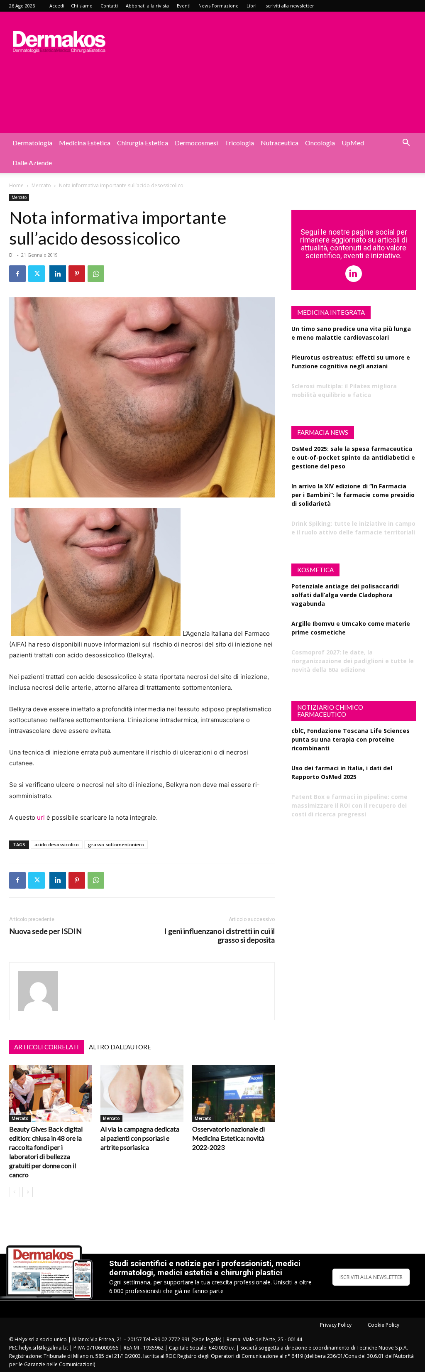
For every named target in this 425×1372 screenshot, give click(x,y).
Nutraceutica (279, 143)
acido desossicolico (56, 844)
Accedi (56, 5)
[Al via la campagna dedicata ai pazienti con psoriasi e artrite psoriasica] (141, 1093)
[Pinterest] (76, 273)
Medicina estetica (84, 143)
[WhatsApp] (96, 273)
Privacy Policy (336, 1324)
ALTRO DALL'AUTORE (120, 1047)
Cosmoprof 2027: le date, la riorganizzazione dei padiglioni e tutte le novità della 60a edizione (352, 661)
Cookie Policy (383, 1324)
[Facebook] (17, 273)
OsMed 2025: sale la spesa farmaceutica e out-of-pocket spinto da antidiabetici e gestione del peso (353, 457)
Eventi (184, 5)
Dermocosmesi (196, 143)
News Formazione (218, 5)
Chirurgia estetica (142, 143)
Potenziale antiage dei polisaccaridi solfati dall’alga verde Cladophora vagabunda (345, 595)
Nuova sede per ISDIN (45, 931)
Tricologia (239, 143)
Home (16, 185)
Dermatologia (32, 143)
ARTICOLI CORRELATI (46, 1047)
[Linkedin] (57, 273)
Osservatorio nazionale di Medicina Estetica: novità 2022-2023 (228, 1138)
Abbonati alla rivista (147, 5)
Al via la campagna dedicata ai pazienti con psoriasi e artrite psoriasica (139, 1138)
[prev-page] (14, 1192)
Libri (251, 5)
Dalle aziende (32, 163)
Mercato (41, 185)
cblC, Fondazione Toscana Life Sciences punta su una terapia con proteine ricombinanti (350, 739)
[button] (406, 143)
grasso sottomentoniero (116, 844)
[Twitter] (36, 273)
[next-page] (27, 1192)
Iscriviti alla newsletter (289, 5)
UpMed (353, 143)
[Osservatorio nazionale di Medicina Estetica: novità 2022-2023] (233, 1093)
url (41, 817)
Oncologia (320, 143)
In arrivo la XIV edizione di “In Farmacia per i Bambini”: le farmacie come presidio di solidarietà (353, 494)
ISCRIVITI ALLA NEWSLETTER (371, 1277)
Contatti (109, 5)
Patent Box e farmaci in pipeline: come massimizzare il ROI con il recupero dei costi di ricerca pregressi (349, 805)
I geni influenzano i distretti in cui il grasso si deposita (219, 935)
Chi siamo (82, 5)
